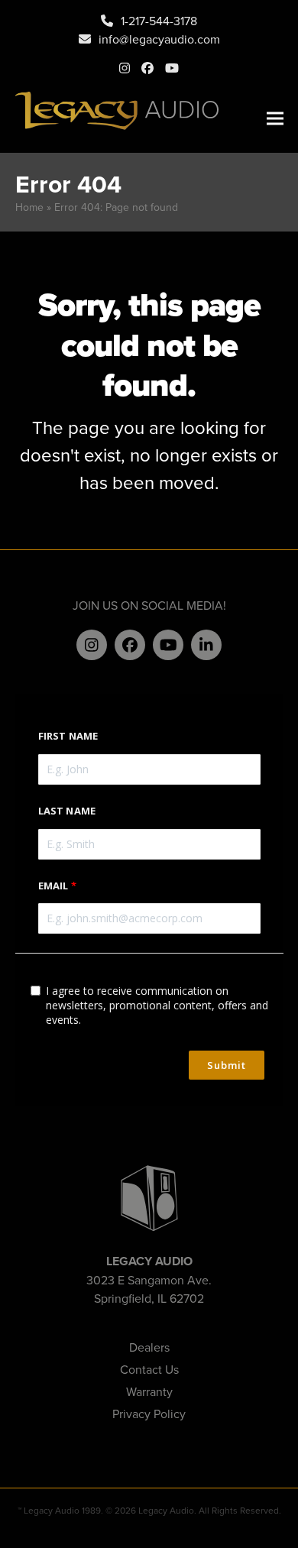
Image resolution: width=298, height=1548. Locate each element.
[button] (275, 118)
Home (29, 207)
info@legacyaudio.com (159, 39)
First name (68, 736)
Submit (226, 1065)
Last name (67, 811)
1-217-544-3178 (159, 20)
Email (53, 885)
